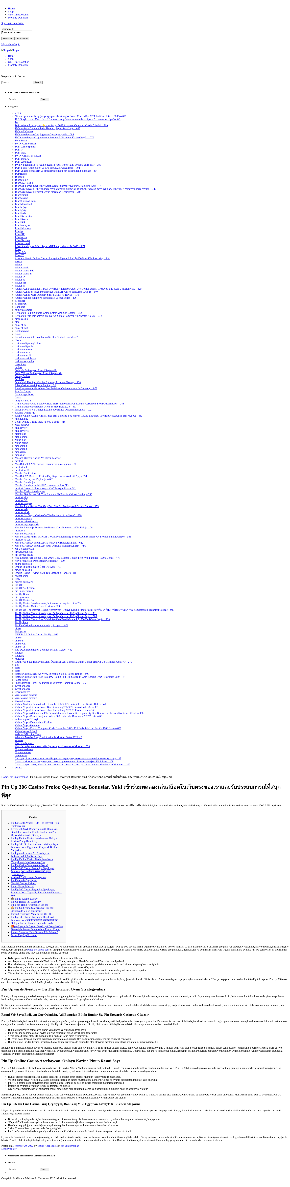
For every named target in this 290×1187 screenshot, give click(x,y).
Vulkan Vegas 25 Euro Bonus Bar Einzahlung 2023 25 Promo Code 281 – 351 (57, 707)
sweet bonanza (22, 685)
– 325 (18, 113)
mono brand (21, 436)
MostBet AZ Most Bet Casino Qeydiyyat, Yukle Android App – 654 (51, 476)
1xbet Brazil (21, 194)
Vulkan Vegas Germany (27, 725)
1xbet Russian (22, 240)
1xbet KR (20, 222)
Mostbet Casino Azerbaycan (30, 491)
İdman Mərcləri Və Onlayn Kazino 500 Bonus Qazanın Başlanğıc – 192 (53, 409)
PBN (17, 578)
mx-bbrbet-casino (24, 554)
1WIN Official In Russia (28, 155)
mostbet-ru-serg (23, 539)
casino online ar (23, 352)
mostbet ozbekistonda (26, 521)
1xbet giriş (20, 210)
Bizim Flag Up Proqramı (24, 935)
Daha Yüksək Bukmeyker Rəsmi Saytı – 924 (38, 373)
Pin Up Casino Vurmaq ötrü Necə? (29, 865)
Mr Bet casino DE (24, 548)
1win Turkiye (22, 158)
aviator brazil (22, 267)
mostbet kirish (22, 512)
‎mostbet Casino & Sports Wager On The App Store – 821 (45, 488)
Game (18, 397)
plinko (18, 637)
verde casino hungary (26, 695)
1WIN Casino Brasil (25, 143)
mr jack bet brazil (24, 551)
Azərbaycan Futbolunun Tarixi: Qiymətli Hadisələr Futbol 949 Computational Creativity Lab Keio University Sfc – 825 (78, 288)
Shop (11, 58)
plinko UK (20, 643)
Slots (17, 667)
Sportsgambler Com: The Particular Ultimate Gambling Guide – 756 (51, 682)
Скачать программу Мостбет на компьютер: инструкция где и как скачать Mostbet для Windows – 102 (72, 764)
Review (19, 652)
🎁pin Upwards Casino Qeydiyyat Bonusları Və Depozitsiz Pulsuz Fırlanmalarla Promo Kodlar (37, 928)
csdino (18, 367)
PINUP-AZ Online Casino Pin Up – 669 (36, 634)
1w (16, 122)
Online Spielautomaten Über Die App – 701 (38, 566)
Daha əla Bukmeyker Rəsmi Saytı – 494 (36, 370)
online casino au (23, 563)
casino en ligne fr (24, 346)
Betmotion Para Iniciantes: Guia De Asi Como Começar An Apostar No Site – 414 (58, 315)
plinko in (19, 640)
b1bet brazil (21, 303)
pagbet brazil (21, 575)
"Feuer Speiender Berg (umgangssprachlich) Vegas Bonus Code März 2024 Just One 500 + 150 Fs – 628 (70, 116)
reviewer (19, 658)
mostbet (19, 461)
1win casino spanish (25, 146)
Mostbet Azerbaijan (25, 482)
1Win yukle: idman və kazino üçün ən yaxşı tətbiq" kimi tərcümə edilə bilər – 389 (58, 164)
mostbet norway (23, 518)
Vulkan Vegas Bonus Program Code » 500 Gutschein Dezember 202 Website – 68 (58, 716)
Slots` (18, 670)
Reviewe (19, 655)
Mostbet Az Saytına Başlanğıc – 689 (34, 479)
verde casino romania (26, 698)
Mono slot (20, 439)
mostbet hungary (23, 503)
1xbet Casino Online (26, 201)
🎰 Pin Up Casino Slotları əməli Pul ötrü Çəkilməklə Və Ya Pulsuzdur (32, 909)
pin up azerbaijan (24, 591)
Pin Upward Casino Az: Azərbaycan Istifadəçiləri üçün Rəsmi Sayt (30, 855)
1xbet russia (21, 237)
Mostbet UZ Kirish (25, 533)
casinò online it (23, 355)
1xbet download (23, 204)
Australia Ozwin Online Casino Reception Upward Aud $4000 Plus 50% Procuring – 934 (62, 258)
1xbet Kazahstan (23, 216)
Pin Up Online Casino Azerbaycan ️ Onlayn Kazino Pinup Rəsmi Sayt (34, 840)
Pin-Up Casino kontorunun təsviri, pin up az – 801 (41, 625)
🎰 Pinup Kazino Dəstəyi (24, 898)
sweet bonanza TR (25, 688)
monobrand (21, 445)
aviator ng (20, 285)
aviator (18, 264)
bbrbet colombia (23, 309)
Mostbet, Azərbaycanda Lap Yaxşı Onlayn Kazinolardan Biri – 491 (50, 545)
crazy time (20, 364)
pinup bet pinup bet (37, 949)
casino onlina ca (23, 349)
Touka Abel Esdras (47, 1145)
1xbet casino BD (24, 198)
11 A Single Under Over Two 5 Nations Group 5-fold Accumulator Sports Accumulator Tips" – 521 (67, 119)
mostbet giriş (21, 497)
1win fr (18, 149)
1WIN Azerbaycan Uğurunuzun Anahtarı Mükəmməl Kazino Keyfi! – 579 (54, 137)
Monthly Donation (18, 64)
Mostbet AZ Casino (25, 473)
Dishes (18, 767)
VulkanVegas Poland (26, 731)
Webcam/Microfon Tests (28, 734)
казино (19, 740)
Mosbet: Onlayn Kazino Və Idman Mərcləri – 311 (41, 458)
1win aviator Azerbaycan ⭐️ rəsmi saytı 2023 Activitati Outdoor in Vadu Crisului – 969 (61, 125)
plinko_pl (20, 646)
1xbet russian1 (22, 243)
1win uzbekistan (23, 161)
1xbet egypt (21, 207)
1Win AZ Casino (24, 131)
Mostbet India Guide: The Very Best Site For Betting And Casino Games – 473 (57, 506)
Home (11, 55)
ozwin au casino (23, 569)
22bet (18, 249)
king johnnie (21, 418)
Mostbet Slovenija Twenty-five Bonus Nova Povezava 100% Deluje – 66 (53, 527)
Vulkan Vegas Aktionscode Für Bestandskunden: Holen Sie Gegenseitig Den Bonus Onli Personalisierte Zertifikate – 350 (79, 713)
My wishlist (7, 44)
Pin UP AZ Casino (25, 588)
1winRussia (21, 173)
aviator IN (20, 276)
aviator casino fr (23, 273)
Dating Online (22, 376)
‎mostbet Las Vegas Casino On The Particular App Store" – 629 (48, 515)
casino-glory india (24, 361)
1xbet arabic (21, 179)
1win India (20, 152)
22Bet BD (20, 252)
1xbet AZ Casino (24, 182)
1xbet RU (20, 234)
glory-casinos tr (23, 400)
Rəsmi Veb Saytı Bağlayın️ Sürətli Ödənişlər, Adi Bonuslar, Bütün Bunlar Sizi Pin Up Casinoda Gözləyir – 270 (73, 661)
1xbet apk (20, 176)
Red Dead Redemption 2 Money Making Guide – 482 (43, 649)
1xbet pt (19, 231)
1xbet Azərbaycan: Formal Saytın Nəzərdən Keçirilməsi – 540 (48, 191)
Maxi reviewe (22, 424)
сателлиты (21, 755)
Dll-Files (19, 379)
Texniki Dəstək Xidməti (23, 883)
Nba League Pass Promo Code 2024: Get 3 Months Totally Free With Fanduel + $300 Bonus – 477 (67, 557)
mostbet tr (20, 530)
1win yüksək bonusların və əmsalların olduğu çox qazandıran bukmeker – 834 (56, 170)
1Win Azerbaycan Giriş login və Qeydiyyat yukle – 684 (44, 134)
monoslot (20, 455)
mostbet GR (21, 500)
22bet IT (19, 255)
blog (17, 321)
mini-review (21, 427)
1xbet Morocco (23, 228)
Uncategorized (22, 691)
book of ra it (21, 328)
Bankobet (20, 306)
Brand (18, 334)
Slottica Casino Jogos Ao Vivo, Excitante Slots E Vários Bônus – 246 (52, 673)
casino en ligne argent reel (28, 343)
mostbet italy (21, 509)
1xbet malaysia (23, 225)
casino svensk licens (25, 358)
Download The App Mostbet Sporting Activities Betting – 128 (48, 382)
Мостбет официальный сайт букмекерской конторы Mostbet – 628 (52, 746)
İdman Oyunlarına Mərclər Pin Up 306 (31, 914)
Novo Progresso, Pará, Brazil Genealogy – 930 (40, 560)
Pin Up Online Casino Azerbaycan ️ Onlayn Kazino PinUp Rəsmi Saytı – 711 (56, 613)
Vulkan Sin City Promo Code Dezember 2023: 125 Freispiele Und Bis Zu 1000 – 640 (60, 704)
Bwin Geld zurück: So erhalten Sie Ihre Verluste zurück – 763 (47, 337)
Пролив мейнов (24, 749)
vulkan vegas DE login (27, 719)
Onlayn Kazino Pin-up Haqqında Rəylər (32, 923)
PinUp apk (20, 631)
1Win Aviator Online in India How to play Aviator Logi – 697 (47, 128)
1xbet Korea (21, 219)
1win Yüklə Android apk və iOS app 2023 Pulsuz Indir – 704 (47, 167)
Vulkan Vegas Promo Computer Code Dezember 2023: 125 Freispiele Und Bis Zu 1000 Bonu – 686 (68, 728)
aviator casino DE (24, 270)
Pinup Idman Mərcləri (22, 886)
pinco (18, 628)
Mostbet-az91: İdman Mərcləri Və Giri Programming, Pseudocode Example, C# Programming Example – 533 (73, 536)
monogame (21, 451)
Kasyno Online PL (25, 412)
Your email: (7, 29)
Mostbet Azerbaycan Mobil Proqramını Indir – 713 (41, 485)
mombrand (20, 433)
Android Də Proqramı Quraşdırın (28, 877)
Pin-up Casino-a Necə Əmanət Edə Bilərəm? (34, 932)
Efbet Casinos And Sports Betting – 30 (35, 385)
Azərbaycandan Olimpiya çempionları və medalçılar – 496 (46, 297)
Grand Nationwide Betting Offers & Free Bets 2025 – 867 (46, 406)
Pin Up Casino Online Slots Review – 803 (37, 606)
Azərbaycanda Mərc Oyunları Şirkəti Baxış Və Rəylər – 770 (47, 294)
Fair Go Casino (23, 391)
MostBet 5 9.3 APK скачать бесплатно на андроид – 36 (45, 464)
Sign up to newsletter (12, 23)
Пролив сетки (23, 752)
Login (17, 44)
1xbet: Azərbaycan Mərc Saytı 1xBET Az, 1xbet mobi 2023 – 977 (50, 246)
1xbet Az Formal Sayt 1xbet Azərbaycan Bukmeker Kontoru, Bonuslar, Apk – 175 (58, 185)
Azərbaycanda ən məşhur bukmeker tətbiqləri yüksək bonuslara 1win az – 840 (56, 291)
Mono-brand (21, 442)
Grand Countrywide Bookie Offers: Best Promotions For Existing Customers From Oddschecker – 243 (69, 403)
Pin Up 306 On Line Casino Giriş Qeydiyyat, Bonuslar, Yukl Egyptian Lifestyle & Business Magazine (35, 847)
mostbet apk (21, 467)
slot (16, 664)
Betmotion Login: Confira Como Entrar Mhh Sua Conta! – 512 (48, 312)
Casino (18, 340)
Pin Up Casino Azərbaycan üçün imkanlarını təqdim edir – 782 (48, 603)
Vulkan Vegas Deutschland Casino (33, 722)
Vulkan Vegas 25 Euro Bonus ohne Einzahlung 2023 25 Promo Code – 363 (55, 710)
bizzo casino (21, 318)
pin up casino (22, 597)
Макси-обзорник (24, 743)
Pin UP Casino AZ (25, 600)
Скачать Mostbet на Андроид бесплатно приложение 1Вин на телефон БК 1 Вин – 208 (64, 761)
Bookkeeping (22, 331)
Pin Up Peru (21, 622)
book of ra (20, 324)
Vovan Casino (22, 701)
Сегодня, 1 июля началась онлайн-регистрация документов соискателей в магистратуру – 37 (68, 758)
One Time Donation (18, 61)
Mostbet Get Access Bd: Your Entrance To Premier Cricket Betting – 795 (53, 494)
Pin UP (18, 585)
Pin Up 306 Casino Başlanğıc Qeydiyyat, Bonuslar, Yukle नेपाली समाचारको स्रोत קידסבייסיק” (33, 871)
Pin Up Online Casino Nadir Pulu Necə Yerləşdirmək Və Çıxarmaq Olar (32, 861)
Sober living (21, 679)
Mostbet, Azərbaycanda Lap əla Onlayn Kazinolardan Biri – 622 (49, 542)
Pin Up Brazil (22, 594)
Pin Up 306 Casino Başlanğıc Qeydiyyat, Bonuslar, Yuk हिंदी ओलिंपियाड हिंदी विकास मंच (34, 918)
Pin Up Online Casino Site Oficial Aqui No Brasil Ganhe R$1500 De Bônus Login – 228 (62, 619)
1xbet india (21, 213)
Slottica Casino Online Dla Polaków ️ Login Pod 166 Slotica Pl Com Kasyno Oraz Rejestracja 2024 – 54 (70, 676)
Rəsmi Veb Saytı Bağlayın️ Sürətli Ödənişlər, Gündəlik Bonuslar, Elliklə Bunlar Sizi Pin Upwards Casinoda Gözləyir (34, 832)
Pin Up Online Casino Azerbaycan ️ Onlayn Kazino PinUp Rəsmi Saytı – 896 (56, 616)
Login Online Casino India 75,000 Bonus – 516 (40, 421)
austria (18, 261)
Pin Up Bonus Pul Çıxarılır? (26, 901)
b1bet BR (20, 300)
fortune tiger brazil (24, 394)
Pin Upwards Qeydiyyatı (24, 880)
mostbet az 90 (22, 470)
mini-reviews (22, 430)
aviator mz (20, 282)
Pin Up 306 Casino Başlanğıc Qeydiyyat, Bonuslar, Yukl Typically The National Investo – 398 (36, 892)
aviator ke (20, 279)
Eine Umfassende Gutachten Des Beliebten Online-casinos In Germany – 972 (56, 388)
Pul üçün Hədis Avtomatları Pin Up (29, 904)
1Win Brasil (21, 140)
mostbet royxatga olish (27, 524)
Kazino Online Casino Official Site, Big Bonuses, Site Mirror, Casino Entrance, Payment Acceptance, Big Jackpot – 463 (78, 415)
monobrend (21, 448)
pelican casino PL (24, 581)
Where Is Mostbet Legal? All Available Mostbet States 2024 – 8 (48, 737)
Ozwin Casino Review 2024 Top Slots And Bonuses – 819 (46, 572)
